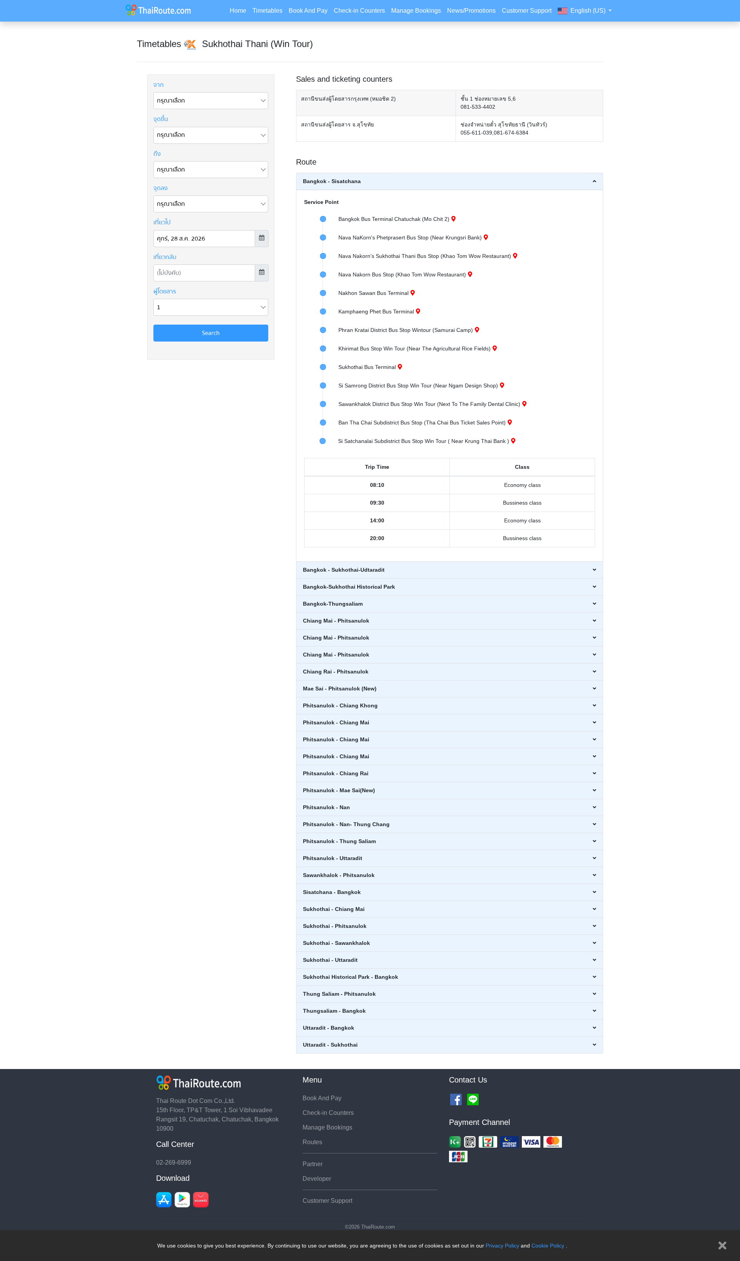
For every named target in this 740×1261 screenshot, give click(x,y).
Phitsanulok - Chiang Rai (335, 773)
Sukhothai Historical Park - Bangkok (350, 977)
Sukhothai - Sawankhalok (336, 943)
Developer (317, 1178)
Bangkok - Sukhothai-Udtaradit (344, 570)
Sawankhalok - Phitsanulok (339, 875)
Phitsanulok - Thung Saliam (339, 841)
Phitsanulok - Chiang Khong (340, 705)
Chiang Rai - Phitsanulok (335, 671)
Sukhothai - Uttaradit (330, 960)
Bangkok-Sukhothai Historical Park (349, 587)
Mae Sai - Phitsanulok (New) (340, 688)
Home (238, 10)
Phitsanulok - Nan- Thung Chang (346, 824)
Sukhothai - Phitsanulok (335, 926)
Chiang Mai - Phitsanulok (336, 621)
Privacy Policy (502, 1245)
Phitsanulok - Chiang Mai (336, 722)
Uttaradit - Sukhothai (330, 1045)
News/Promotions (471, 10)
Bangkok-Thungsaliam (333, 604)
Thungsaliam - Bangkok (334, 1011)
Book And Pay (308, 10)
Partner (313, 1164)
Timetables (267, 10)
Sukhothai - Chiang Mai (334, 909)
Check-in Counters (359, 10)
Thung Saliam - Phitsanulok (339, 994)
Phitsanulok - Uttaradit (332, 858)
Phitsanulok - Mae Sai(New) (339, 790)
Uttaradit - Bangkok (328, 1028)
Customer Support (527, 10)
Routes (312, 1142)
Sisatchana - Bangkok (332, 892)
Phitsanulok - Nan (326, 807)
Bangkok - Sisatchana (332, 181)
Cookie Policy (547, 1245)
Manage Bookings (416, 10)
